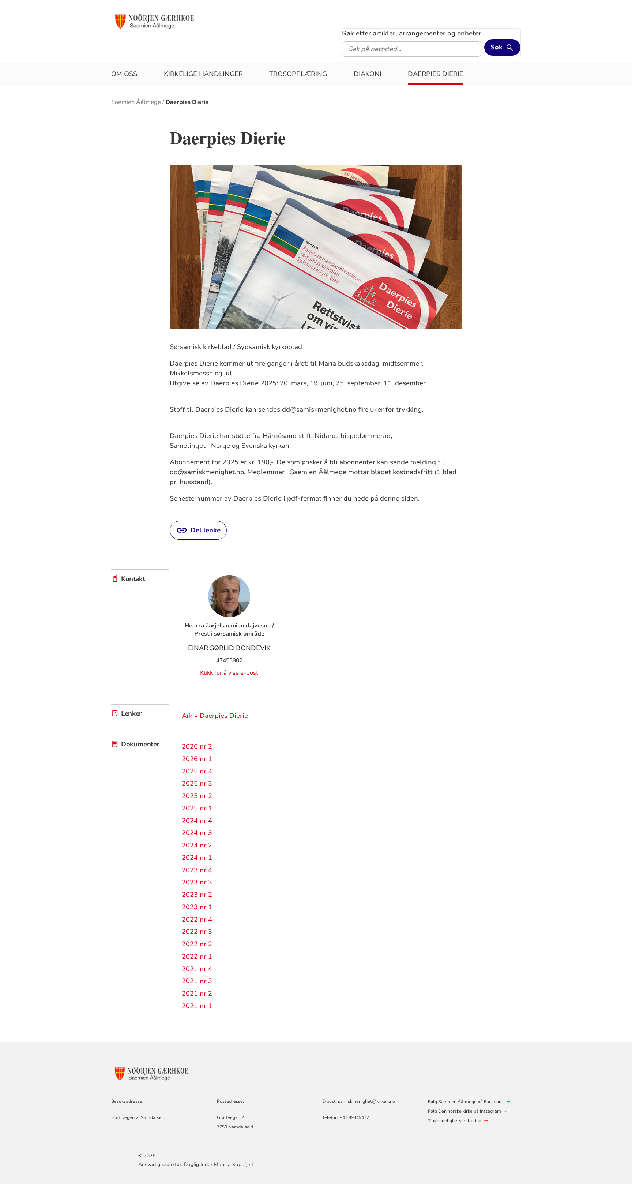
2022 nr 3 (197, 931)
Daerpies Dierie (435, 74)
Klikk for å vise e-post (229, 673)
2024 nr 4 (197, 820)
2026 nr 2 (197, 746)
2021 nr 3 (197, 981)
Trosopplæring (298, 74)
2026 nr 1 (197, 758)
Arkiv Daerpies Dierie (215, 715)
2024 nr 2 (197, 845)
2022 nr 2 (197, 944)
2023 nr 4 (197, 870)
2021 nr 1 (197, 1005)
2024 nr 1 (197, 857)
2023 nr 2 (197, 894)
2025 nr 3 (197, 783)
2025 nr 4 (197, 771)
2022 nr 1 (197, 956)
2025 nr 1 (197, 808)
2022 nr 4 (197, 919)
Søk (496, 47)
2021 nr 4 (197, 968)
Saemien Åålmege (136, 102)
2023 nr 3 (197, 882)
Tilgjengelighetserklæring (454, 1121)
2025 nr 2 (197, 795)
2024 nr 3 (197, 832)
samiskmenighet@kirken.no (366, 1101)
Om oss (124, 74)
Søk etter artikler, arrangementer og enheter (411, 33)
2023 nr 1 (197, 907)
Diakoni (367, 74)
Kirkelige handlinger (203, 74)
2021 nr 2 (197, 993)
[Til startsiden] (154, 20)
